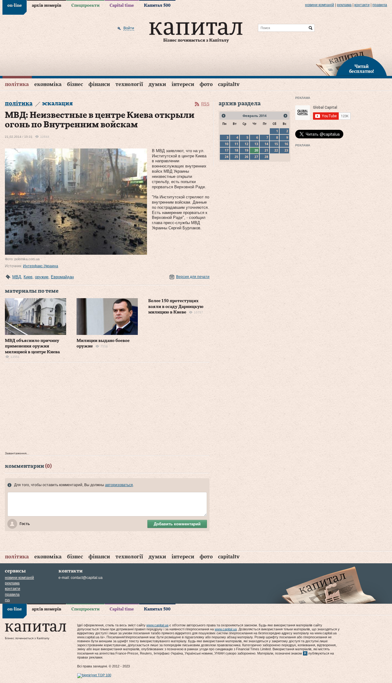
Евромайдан (62, 277)
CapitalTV (228, 84)
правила (379, 5)
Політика (17, 84)
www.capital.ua (157, 625)
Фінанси (99, 84)
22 (276, 150)
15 (276, 144)
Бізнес (75, 84)
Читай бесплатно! (361, 69)
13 (256, 144)
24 (226, 157)
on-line (14, 5)
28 (266, 157)
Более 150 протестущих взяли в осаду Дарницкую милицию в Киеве (175, 306)
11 (236, 144)
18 (236, 150)
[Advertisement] (107, 408)
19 (246, 150)
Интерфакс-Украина (40, 266)
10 (226, 144)
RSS (205, 104)
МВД (16, 277)
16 (286, 144)
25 (236, 157)
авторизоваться (119, 485)
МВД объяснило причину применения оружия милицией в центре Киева (32, 346)
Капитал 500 (157, 5)
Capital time (122, 5)
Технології (129, 84)
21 (266, 150)
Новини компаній (319, 5)
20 (256, 150)
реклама (344, 5)
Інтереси (183, 84)
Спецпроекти (85, 5)
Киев (28, 277)
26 (246, 157)
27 (256, 157)
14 (266, 144)
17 (226, 150)
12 (246, 144)
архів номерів (46, 5)
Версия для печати (192, 277)
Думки (157, 84)
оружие (41, 277)
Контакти (362, 5)
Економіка (48, 84)
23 (286, 150)
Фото (206, 84)
